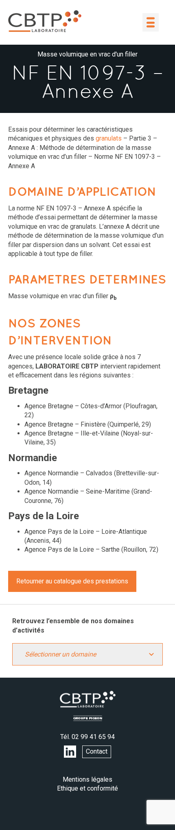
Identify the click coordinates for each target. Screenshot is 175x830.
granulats (109, 138)
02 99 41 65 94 (93, 737)
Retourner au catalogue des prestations (72, 581)
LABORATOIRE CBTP (44, 21)
